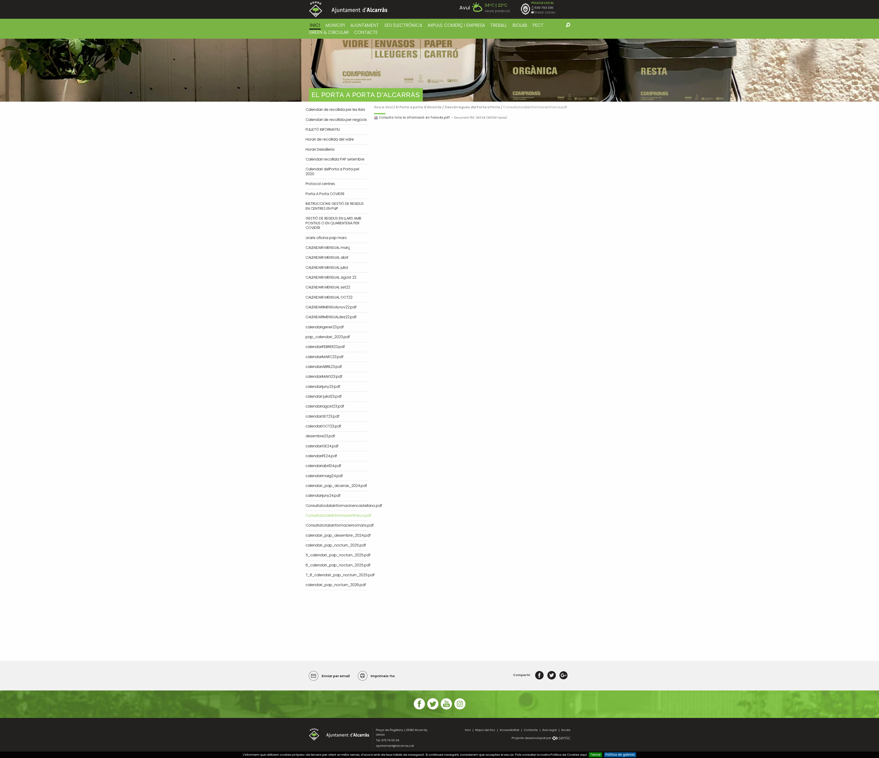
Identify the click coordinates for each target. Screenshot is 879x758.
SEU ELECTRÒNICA (403, 25)
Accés (565, 730)
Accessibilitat (509, 730)
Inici (315, 25)
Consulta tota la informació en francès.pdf (414, 117)
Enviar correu (544, 12)
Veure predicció (497, 11)
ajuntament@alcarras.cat (395, 746)
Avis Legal (549, 730)
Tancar (595, 755)
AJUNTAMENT (364, 25)
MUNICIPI (335, 25)
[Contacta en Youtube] (446, 709)
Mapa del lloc (485, 730)
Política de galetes (620, 755)
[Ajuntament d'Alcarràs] (348, 9)
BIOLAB (520, 25)
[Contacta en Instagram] (459, 709)
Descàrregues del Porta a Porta (472, 107)
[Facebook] (539, 675)
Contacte (531, 730)
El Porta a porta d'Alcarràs (419, 107)
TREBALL (498, 25)
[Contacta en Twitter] (432, 709)
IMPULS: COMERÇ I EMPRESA (456, 25)
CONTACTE (366, 32)
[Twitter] (551, 675)
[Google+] (563, 675)
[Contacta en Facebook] (419, 709)
